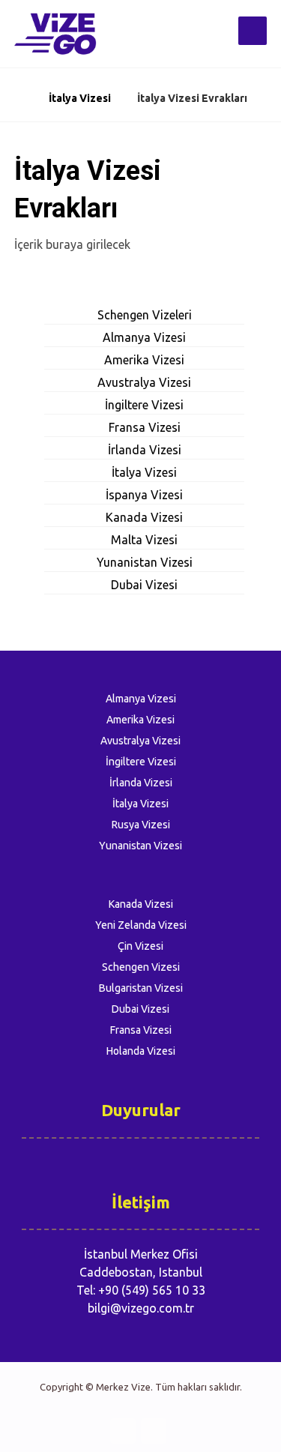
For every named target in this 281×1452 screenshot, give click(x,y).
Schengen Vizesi (141, 967)
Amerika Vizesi (144, 360)
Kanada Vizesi (144, 517)
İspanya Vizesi (144, 494)
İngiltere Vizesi (144, 405)
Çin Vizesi (140, 946)
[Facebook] (123, 1431)
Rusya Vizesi (141, 825)
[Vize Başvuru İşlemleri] (58, 33)
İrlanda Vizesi (144, 450)
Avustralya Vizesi (144, 382)
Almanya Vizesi (144, 337)
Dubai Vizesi (144, 584)
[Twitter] (153, 1431)
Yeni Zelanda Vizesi (141, 925)
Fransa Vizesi (145, 427)
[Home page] (18, 98)
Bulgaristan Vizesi (141, 988)
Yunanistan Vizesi (145, 562)
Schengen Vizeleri (144, 315)
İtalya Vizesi (144, 472)
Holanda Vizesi (140, 1051)
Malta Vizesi (144, 539)
